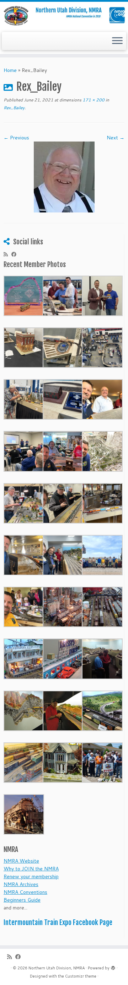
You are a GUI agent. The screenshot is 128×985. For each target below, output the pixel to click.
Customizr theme (80, 976)
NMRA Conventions (25, 892)
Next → (115, 137)
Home (10, 70)
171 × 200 (93, 100)
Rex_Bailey (14, 108)
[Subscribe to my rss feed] (7, 254)
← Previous (16, 137)
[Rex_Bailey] (64, 176)
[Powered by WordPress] (113, 966)
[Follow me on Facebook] (15, 254)
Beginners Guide (22, 899)
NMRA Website (21, 860)
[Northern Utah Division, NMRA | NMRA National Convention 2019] (64, 16)
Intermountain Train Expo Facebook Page (58, 922)
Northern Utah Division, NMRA (56, 968)
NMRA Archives (21, 884)
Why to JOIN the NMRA (31, 868)
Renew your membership (31, 876)
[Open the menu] (117, 41)
